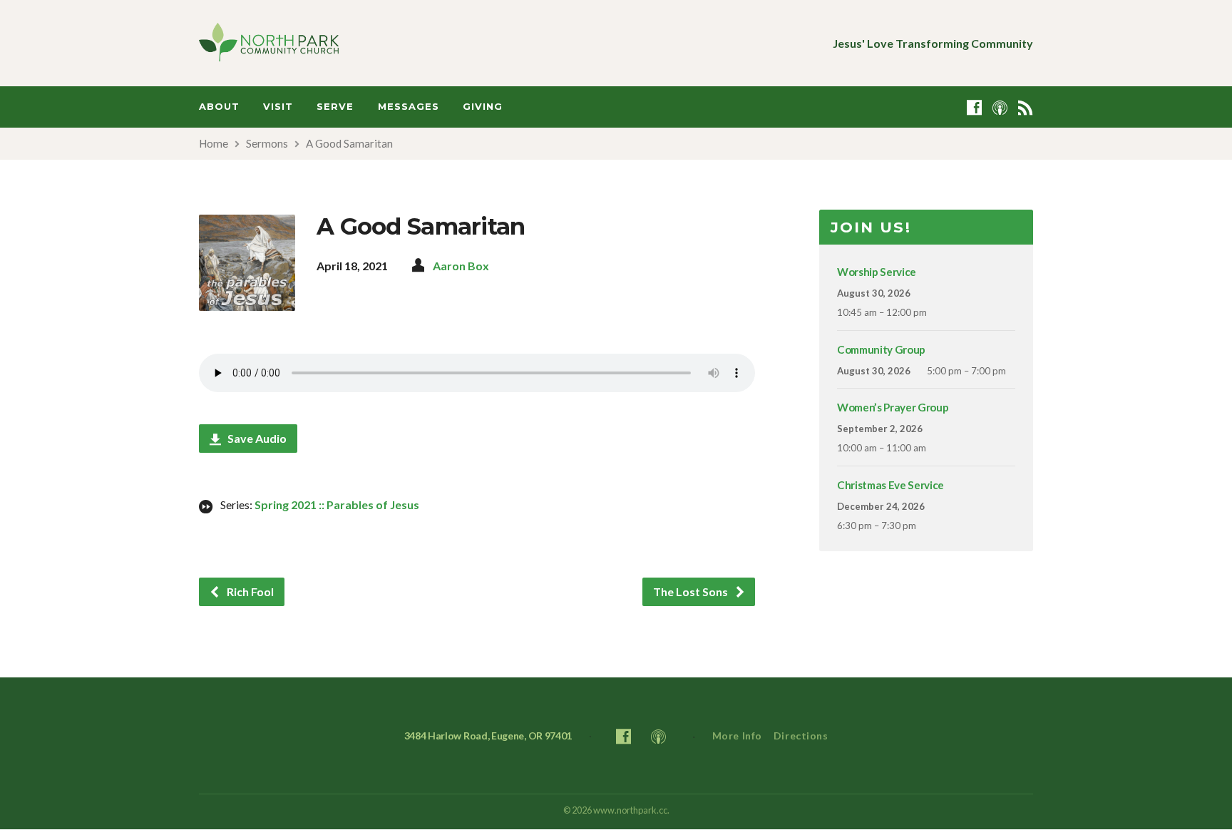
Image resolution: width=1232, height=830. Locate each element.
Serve (335, 106)
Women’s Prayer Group (892, 407)
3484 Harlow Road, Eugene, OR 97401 (488, 735)
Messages (408, 106)
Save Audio (256, 438)
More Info (737, 735)
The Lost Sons (691, 591)
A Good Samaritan (349, 143)
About (219, 106)
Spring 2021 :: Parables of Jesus (337, 504)
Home (213, 143)
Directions (801, 735)
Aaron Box (461, 265)
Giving (483, 106)
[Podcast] (999, 107)
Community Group (881, 349)
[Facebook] (974, 107)
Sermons (267, 143)
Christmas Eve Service (890, 484)
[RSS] (1025, 107)
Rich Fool (249, 591)
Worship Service (876, 271)
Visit (278, 106)
